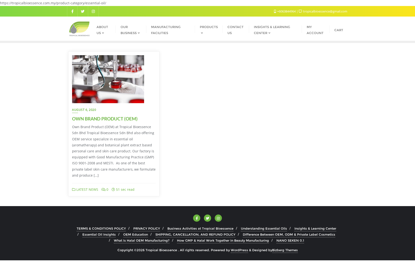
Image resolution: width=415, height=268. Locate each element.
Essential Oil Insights (99, 234)
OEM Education (135, 234)
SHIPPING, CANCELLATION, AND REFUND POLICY (195, 234)
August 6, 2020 (84, 110)
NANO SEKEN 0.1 (290, 240)
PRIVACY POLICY (146, 228)
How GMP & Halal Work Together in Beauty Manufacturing (223, 240)
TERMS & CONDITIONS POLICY (101, 228)
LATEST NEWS (86, 189)
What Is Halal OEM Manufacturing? (142, 240)
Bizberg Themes (285, 250)
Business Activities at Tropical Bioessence (200, 228)
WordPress (239, 250)
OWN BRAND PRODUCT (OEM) (105, 118)
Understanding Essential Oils (264, 228)
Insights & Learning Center (315, 228)
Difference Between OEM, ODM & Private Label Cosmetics (289, 234)
